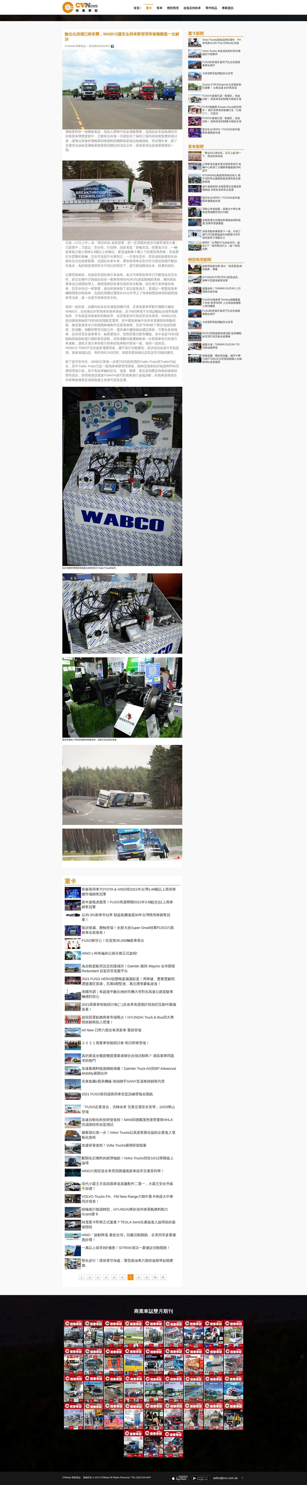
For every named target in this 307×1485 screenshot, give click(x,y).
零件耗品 (211, 8)
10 (155, 1277)
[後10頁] (163, 1277)
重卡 (149, 8)
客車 (159, 8)
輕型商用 (173, 8)
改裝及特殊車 (192, 8)
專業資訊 (227, 8)
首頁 (136, 8)
